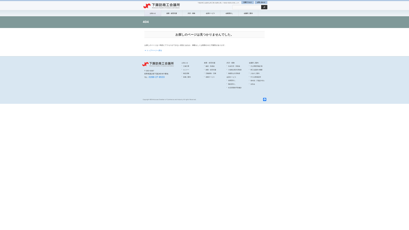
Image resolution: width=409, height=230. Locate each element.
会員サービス (210, 13)
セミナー (186, 70)
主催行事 (186, 66)
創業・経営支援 (171, 13)
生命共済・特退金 (234, 66)
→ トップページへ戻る (153, 50)
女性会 (253, 84)
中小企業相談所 (256, 77)
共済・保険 (191, 13)
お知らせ (153, 13)
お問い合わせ (261, 2)
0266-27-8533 (157, 77)
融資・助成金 (210, 66)
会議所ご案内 (248, 13)
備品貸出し (232, 84)
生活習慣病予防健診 (235, 87)
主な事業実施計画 (256, 66)
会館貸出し (229, 13)
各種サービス (210, 77)
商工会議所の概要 (256, 70)
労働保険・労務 (211, 73)
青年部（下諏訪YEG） (258, 80)
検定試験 (186, 73)
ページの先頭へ (404, 225)
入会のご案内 (255, 73)
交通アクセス (247, 2)
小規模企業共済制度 (235, 70)
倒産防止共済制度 (234, 73)
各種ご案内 (187, 77)
